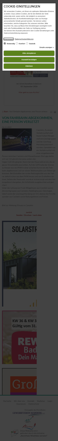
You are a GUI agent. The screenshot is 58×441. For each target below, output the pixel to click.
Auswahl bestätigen (29, 60)
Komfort (21, 44)
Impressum (8, 39)
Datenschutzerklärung (24, 39)
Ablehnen (29, 66)
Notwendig (10, 44)
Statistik (32, 44)
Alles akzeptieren (29, 53)
